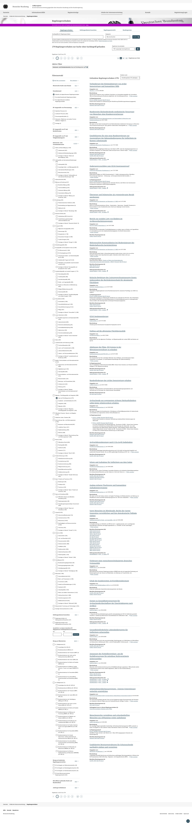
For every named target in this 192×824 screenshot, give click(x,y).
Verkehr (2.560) (59, 533)
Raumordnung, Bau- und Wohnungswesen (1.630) (65, 421)
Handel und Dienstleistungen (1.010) (67, 584)
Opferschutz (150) (62, 330)
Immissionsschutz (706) (64, 517)
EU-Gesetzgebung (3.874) (64, 253)
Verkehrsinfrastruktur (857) (64, 551)
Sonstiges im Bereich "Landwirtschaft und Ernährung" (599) (68, 356)
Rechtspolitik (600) (62, 445)
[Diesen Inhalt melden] (108, 159)
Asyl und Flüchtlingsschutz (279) (66, 398)
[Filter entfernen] (87, 67)
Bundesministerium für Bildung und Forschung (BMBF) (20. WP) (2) (66, 713)
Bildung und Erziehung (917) (62, 182)
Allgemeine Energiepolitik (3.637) (66, 228)
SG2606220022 (93, 682)
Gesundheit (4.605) (59, 298)
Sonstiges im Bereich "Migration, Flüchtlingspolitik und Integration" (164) (67, 409)
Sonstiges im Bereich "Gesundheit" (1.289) (68, 312)
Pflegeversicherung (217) (64, 466)
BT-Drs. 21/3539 (93, 296)
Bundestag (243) (59, 200)
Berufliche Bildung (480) (64, 184)
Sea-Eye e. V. (93, 90)
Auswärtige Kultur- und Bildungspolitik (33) (68, 167)
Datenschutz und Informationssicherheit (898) (67, 365)
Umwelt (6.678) (59, 512)
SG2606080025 (93, 554)
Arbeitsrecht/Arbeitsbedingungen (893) (67, 153)
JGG (91, 535)
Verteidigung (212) (59, 560)
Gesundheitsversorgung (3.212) (65, 307)
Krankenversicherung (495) (64, 464)
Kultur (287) (58, 339)
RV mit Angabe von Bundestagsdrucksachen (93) (67, 768)
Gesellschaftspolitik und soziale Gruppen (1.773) (66, 271)
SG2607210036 (93, 212)
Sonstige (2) (58, 123)
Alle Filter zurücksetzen (59, 80)
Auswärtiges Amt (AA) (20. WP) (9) (66, 685)
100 (127, 58)
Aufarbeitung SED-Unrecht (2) (65, 216)
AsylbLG (92, 236)
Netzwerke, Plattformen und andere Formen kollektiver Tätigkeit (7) (65, 119)
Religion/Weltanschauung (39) (65, 289)
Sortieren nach (123, 75)
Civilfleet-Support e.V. (95, 384)
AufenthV (92, 478)
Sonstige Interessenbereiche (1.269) (64, 608)
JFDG (91, 542)
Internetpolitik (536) (63, 371)
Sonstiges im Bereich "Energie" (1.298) (67, 242)
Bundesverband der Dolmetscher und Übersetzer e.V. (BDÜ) (104, 201)
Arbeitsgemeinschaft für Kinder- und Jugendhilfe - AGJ (102, 520)
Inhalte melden (178, 813)
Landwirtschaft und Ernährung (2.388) (64, 342)
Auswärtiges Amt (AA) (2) (64, 647)
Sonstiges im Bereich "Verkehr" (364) (67, 557)
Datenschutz (171, 813)
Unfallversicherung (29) (63, 472)
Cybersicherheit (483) (63, 322)
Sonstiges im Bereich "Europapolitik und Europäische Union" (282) (67, 267)
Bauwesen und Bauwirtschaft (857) (66, 424)
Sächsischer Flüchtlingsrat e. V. (97, 751)
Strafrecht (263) (62, 447)
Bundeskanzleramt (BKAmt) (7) (65, 649)
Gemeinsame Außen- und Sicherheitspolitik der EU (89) (68, 256)
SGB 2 (91, 304)
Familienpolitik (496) (63, 276)
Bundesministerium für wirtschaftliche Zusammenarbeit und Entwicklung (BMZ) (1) (68, 678)
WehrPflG (92, 539)
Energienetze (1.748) (63, 234)
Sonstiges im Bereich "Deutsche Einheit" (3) (68, 223)
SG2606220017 (93, 679)
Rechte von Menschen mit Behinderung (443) (67, 285)
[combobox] (118, 37)
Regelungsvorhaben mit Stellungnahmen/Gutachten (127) (63, 619)
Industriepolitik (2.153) (63, 589)
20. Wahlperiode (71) (60, 682)
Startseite (6, 12)
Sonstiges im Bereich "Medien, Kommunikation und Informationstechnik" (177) (68, 391)
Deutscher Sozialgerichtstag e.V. (97, 286)
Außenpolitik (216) (62, 164)
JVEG (91, 265)
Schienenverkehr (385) (63, 543)
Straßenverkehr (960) (63, 549)
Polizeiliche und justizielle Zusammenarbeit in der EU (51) (68, 263)
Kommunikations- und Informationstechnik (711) (68, 375)
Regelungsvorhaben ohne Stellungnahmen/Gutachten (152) (63, 623)
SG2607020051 (93, 374)
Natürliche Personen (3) (61, 111)
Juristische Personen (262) (61, 113)
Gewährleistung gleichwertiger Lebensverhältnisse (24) (65, 219)
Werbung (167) (61, 386)
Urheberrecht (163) (62, 384)
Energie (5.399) (59, 226)
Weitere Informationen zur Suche (105, 41)
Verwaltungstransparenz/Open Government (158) (68, 504)
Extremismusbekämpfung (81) (65, 324)
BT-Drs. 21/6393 (96, 423)
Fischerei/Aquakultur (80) (64, 345)
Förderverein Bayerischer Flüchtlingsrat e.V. (100, 145)
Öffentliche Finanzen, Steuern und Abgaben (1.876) (65, 414)
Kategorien (108, 34)
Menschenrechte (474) (63, 172)
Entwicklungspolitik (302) (61, 244)
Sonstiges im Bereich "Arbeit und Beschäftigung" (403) (66, 156)
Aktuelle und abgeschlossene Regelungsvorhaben (67, 94)
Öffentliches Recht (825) (64, 442)
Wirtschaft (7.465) (59, 573)
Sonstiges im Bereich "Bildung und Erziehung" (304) (66, 196)
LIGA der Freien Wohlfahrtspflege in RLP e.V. (100, 585)
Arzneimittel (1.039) (63, 301)
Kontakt (147, 12)
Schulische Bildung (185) (64, 190)
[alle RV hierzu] (106, 100)
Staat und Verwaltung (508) (61, 494)
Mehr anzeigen (133, 96)
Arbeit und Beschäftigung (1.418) (63, 147)
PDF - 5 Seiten (102, 680)
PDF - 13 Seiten (102, 679)
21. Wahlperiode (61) (60, 644)
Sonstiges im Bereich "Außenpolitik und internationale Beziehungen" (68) (67, 176)
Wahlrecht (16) (61, 208)
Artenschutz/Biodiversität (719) (65, 515)
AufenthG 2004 (93, 105)
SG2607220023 (93, 188)
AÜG (91, 705)
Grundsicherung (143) (63, 461)
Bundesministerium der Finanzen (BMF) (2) (68, 652)
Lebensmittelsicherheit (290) (65, 350)
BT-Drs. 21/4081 (96, 417)
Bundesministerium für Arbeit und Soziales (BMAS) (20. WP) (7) (68, 708)
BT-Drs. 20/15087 (94, 731)
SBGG (91, 550)
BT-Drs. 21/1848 (93, 181)
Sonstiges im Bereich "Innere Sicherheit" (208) (67, 336)
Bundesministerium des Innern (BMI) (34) (68, 659)
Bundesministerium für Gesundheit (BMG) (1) (68, 673)
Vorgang (100, 100)
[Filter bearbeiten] (85, 67)
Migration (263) (62, 406)
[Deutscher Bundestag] (16, 7)
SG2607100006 (93, 310)
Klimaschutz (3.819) (63, 520)
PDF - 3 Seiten (102, 188)
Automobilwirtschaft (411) (64, 576)
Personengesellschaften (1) (61, 116)
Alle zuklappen (73, 80)
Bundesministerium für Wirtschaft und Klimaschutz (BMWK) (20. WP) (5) (67, 747)
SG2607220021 (93, 159)
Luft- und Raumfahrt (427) (64, 538)
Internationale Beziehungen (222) (66, 169)
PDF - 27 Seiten (102, 554)
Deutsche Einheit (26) (60, 213)
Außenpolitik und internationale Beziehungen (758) (65, 160)
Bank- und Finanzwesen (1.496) (66, 579)
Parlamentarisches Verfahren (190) (66, 202)
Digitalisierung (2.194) (63, 369)
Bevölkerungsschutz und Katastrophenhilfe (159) (68, 318)
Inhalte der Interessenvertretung (111, 12)
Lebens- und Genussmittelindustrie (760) (68, 353)
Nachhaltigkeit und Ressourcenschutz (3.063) (67, 524)
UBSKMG (92, 547)
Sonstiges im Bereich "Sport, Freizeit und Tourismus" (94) (68, 490)
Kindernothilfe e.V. (94, 320)
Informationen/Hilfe (38, 12)
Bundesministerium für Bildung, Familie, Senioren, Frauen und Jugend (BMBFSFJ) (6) (68, 668)
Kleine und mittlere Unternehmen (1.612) (68, 592)
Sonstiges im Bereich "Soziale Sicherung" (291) (68, 475)
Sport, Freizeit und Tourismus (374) (63, 479)
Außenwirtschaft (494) (60, 179)
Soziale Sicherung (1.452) (61, 455)
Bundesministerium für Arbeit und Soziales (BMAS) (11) (68, 663)
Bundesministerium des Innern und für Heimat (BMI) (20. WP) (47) (67, 704)
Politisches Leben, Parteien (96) (62, 417)
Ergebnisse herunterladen (118, 46)
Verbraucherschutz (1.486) (64, 595)
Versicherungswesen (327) (64, 598)
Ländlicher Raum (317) (63, 427)
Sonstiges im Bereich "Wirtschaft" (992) (67, 603)
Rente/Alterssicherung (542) (65, 469)
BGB (91, 267)
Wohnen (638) (61, 432)
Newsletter (16, 810)
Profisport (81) (61, 484)
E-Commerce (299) (62, 581)
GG (90, 536)
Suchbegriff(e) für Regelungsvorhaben (61, 34)
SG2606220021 (93, 680)
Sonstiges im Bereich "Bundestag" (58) (67, 210)
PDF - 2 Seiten (102, 682)
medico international (94, 722)
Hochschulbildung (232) (64, 187)
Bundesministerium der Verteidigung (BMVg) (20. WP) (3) (66, 700)
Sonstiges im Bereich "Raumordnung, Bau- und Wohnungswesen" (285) (68, 436)
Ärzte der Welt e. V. (94, 610)
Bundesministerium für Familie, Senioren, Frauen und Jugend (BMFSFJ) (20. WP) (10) (68, 726)
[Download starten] (138, 48)
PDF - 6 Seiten (102, 271)
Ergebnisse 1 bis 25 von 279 (59, 54)
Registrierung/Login (181, 12)
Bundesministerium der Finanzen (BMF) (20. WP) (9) (67, 691)
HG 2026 (92, 394)
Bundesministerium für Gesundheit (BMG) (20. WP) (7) (68, 731)
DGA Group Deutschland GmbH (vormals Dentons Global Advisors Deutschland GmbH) (110, 695)
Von (54, 631)
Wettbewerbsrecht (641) (64, 600)
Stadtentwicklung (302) (63, 429)
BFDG (91, 541)
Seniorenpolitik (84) (63, 291)
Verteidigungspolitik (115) (64, 568)
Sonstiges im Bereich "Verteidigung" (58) (67, 570)
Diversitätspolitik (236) (63, 274)
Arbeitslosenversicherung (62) (65, 458)
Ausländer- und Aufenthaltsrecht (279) (67, 400)
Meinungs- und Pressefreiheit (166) (66, 381)
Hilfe (4, 810)
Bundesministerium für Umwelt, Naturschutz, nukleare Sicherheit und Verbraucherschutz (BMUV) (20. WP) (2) (67, 737)
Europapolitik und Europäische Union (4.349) (66, 247)
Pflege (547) (61, 309)
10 (118, 58)
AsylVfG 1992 (93, 155)
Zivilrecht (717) (61, 450)
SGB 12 (91, 533)
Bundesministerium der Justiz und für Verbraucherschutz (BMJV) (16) (67, 656)
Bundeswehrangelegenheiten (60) (66, 562)
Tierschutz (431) (62, 527)
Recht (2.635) (58, 439)
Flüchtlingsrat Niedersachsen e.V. (98, 407)
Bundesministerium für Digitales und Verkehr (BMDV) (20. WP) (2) (66, 717)
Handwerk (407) (62, 587)
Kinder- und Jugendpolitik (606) (65, 282)
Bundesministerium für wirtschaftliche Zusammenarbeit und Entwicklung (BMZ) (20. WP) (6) (68, 742)
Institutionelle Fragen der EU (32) (66, 260)
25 (121, 58)
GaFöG (91, 545)
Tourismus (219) (62, 487)
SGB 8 (91, 530)
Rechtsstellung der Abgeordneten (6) (67, 205)
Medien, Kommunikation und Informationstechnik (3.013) (66, 361)
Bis (64, 631)
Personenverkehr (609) (63, 541)
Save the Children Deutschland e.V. (98, 225)
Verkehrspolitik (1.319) (63, 554)
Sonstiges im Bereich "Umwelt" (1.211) (67, 530)
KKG (91, 544)
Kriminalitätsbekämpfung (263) (65, 327)
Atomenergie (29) (62, 231)
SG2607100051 (93, 271)
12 (78, 58)
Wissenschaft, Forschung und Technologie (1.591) (67, 606)
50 (124, 58)
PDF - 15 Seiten (102, 159)
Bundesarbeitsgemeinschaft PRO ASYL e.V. (100, 354)
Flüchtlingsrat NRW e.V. (95, 335)
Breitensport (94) (62, 481)
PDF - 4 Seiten (102, 623)
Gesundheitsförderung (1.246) (65, 304)
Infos (87, 25)
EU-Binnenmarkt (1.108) (64, 250)
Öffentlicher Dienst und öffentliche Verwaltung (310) (66, 497)
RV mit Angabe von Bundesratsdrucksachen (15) (66, 770)
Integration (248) (62, 403)
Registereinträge (73, 12)
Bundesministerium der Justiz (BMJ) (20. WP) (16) (68, 695)
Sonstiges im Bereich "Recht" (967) (66, 453)
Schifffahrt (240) (62, 546)
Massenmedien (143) (63, 378)
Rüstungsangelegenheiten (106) (66, 565)
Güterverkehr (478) (62, 535)
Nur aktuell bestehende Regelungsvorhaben (65, 97)
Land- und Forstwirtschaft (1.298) (66, 348)
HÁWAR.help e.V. (94, 567)
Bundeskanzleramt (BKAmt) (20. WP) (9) (68, 688)
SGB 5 (91, 548)
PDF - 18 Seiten (102, 212)
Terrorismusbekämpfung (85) (65, 332)
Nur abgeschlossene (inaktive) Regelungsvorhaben (62, 100)
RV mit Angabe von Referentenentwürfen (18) (66, 765)
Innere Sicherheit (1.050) (61, 315)
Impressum (186, 813)
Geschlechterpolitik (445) (64, 279)
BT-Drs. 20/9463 (93, 100)
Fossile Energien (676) (63, 239)
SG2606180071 (93, 623)
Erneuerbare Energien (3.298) (65, 236)
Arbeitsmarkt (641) (62, 150)
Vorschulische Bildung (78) (64, 193)
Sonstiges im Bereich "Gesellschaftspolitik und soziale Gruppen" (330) (68, 295)
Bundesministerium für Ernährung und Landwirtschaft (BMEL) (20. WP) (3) (67, 721)
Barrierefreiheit (163, 813)
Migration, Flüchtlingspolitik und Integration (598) (66, 395)
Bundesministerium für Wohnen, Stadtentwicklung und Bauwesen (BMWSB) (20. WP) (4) (68, 753)
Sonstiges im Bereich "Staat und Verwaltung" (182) (66, 509)
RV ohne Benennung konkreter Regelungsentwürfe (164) (62, 774)
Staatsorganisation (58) (63, 501)
